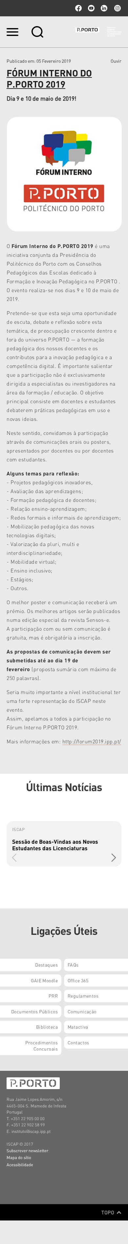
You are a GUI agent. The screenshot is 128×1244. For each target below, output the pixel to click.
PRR (53, 996)
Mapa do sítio (19, 1157)
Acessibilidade (20, 1164)
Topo (108, 1212)
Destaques (46, 965)
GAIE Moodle (44, 980)
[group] (64, 844)
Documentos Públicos (34, 1011)
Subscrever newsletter (27, 1150)
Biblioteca (47, 1027)
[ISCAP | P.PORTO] (98, 31)
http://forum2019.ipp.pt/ (91, 741)
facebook (78, 8)
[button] (113, 858)
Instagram (117, 8)
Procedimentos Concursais (41, 1045)
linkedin (104, 8)
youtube (91, 8)
